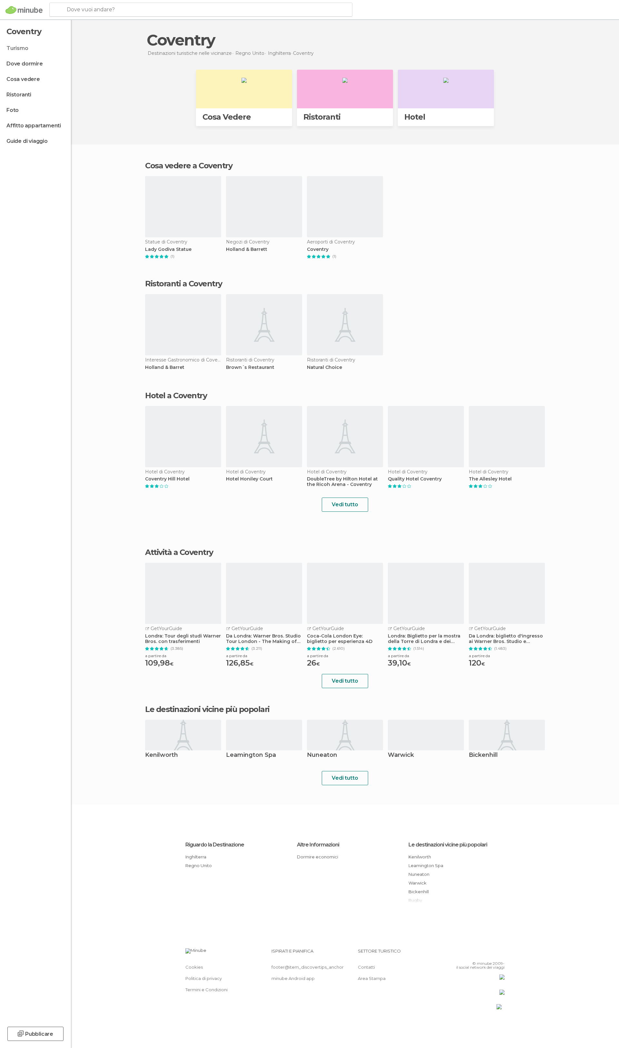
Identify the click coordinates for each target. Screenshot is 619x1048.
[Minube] (24, 10)
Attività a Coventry (179, 552)
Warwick (401, 755)
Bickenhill (483, 755)
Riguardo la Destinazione (214, 845)
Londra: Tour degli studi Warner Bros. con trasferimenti (183, 638)
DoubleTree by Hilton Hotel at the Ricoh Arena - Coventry (342, 481)
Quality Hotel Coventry (415, 479)
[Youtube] (500, 953)
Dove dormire (24, 64)
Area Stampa (372, 978)
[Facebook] (468, 953)
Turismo (17, 48)
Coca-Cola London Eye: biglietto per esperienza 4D (339, 638)
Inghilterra (195, 856)
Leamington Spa (251, 755)
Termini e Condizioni (206, 989)
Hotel (414, 117)
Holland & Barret (164, 367)
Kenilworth (161, 755)
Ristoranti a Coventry (183, 283)
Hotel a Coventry (176, 395)
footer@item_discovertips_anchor (307, 967)
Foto (12, 110)
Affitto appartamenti (33, 126)
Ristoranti (18, 95)
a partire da (155, 655)
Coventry (318, 249)
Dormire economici (317, 856)
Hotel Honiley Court (249, 479)
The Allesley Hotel (490, 479)
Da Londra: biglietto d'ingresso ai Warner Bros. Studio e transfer (506, 638)
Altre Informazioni (318, 845)
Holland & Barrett (246, 249)
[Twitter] (478, 953)
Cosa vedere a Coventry (188, 165)
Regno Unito (198, 865)
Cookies (194, 967)
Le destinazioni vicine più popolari (207, 709)
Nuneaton (322, 755)
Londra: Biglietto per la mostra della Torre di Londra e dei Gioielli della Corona (424, 638)
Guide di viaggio (27, 141)
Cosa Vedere (226, 117)
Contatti (366, 967)
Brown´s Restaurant (250, 367)
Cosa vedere (23, 79)
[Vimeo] (489, 953)
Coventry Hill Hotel (167, 479)
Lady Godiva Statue (168, 249)
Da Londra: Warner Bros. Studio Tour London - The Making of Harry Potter (263, 638)
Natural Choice (324, 367)
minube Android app (293, 978)
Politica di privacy (203, 978)
